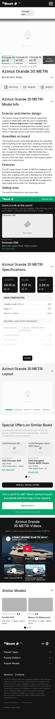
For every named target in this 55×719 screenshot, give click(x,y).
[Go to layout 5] (46, 409)
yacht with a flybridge (28, 175)
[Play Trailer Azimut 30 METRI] (14, 570)
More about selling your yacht (27, 511)
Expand (27, 358)
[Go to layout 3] (27, 409)
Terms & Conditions (11, 702)
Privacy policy (27, 702)
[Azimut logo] (27, 13)
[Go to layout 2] (18, 409)
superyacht (42, 118)
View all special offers (27, 485)
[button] (27, 37)
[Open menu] (51, 3)
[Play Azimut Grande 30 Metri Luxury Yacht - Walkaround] (35, 570)
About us (8, 674)
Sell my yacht (27, 506)
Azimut (9, 118)
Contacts (19, 674)
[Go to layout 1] (9, 409)
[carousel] (27, 42)
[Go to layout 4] (37, 409)
